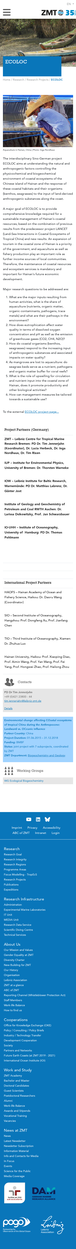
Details (8, 708)
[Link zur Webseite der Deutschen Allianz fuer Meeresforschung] (52, 1193)
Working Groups (30, 771)
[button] (70, 4)
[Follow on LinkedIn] (38, 819)
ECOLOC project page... (42, 412)
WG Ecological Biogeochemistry (23, 780)
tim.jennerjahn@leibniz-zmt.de (22, 701)
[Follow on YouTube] (28, 819)
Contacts (25, 682)
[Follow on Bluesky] (47, 819)
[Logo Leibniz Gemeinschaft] (52, 1225)
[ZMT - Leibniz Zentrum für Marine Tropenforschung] (57, 12)
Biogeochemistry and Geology (46, 755)
